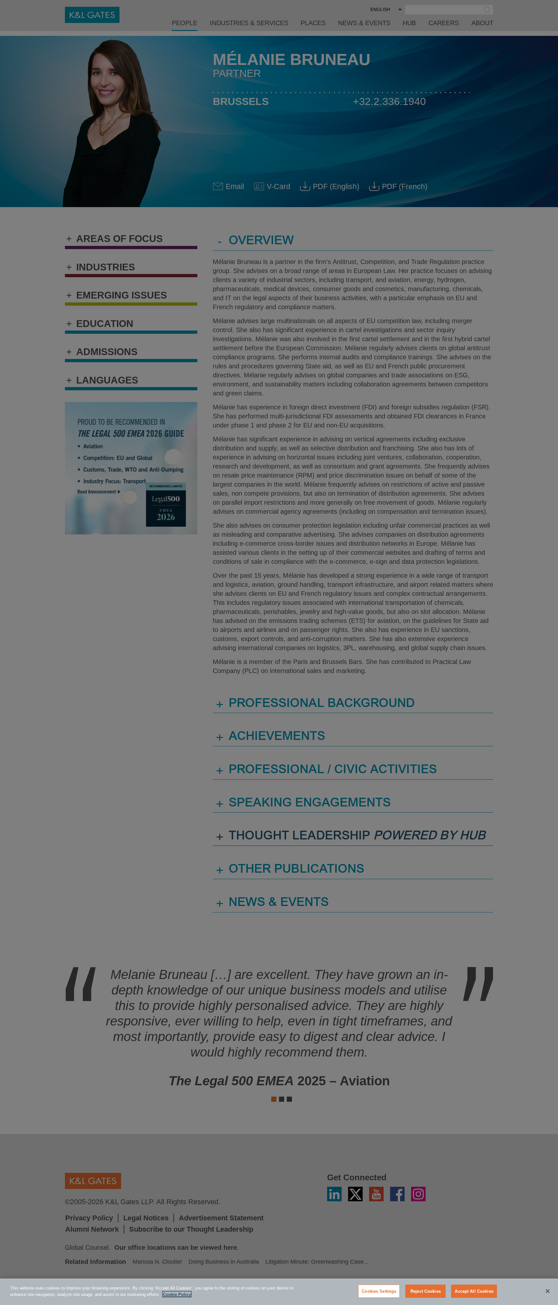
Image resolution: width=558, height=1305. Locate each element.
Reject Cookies (425, 1291)
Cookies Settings (379, 1291)
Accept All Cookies (474, 1291)
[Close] (548, 1291)
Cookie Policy (177, 1294)
